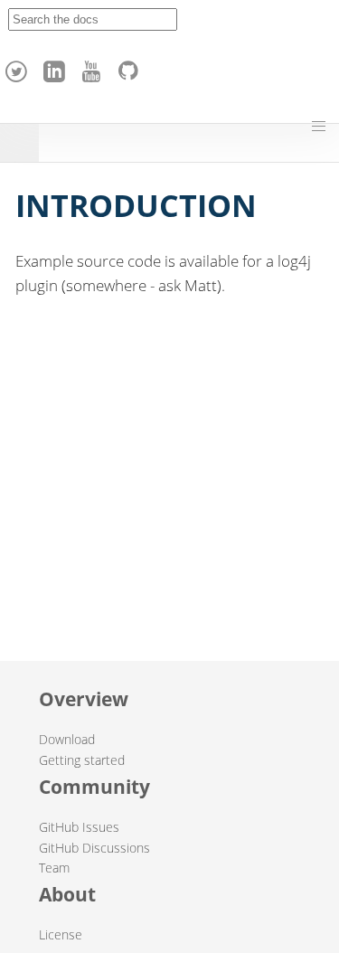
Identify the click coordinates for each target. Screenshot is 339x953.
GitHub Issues (79, 826)
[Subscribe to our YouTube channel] (94, 67)
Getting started (82, 760)
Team (54, 867)
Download (67, 739)
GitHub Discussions (94, 847)
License (60, 934)
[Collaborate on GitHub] (132, 67)
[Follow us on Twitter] (19, 67)
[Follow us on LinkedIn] (57, 67)
